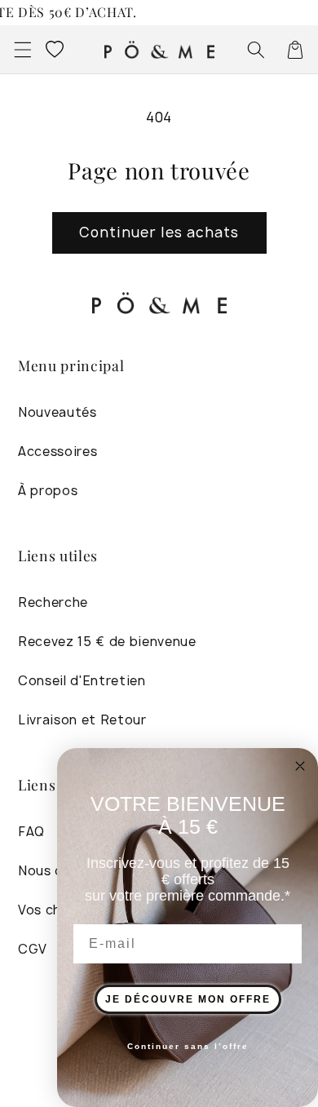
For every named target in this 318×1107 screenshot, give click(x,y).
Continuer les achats (159, 232)
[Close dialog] (300, 766)
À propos (47, 490)
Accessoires (57, 451)
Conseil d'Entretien (82, 680)
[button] (22, 49)
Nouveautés (57, 412)
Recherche (53, 602)
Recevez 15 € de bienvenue (107, 641)
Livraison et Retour (82, 719)
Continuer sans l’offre (188, 1046)
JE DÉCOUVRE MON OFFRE (188, 999)
